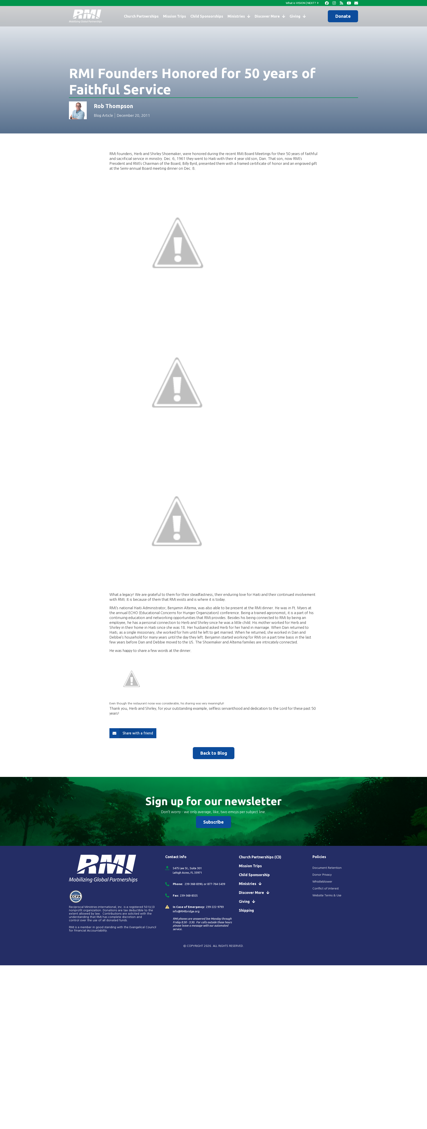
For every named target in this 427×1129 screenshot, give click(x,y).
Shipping (246, 910)
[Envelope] (356, 3)
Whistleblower (322, 881)
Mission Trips (174, 16)
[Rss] (341, 3)
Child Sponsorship (254, 875)
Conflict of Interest (326, 888)
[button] (132, 733)
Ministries (236, 16)
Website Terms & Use (326, 895)
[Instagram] (334, 3)
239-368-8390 (193, 883)
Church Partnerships (141, 16)
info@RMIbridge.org (186, 911)
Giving (295, 16)
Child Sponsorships (206, 16)
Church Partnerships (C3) (260, 857)
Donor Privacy (322, 874)
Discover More (267, 16)
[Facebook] (327, 3)
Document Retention (327, 867)
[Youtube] (349, 3)
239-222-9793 (215, 906)
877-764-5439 (216, 883)
